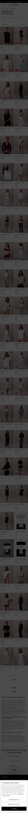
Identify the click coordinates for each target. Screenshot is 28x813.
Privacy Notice (6, 795)
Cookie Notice (20, 794)
